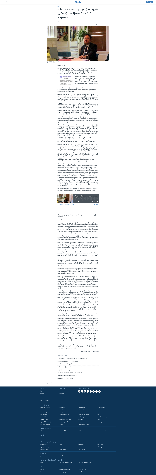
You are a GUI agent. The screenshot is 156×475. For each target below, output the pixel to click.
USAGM (42, 469)
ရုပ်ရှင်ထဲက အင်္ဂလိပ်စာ (82, 430)
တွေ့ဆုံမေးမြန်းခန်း (62, 449)
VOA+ (41, 462)
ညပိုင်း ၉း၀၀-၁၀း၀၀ (63, 437)
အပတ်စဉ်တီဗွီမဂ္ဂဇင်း (44, 449)
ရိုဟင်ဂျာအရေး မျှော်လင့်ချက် (83, 424)
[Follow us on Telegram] (91, 391)
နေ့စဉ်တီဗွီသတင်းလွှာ (44, 444)
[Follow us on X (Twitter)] (82, 391)
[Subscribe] (99, 391)
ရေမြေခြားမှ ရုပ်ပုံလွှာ (82, 444)
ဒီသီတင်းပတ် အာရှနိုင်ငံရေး (83, 414)
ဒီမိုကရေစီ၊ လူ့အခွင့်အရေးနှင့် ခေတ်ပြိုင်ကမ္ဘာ (48, 409)
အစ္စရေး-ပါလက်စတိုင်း (44, 400)
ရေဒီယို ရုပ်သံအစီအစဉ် (44, 446)
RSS (60, 390)
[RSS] (93, 391)
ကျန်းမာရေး (80, 419)
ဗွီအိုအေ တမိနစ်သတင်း (102, 444)
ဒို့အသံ (99, 419)
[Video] (144, 2)
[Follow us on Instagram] (88, 391)
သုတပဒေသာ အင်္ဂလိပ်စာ (102, 430)
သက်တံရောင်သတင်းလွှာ (102, 421)
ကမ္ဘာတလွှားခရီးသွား (82, 412)
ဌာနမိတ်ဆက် (42, 455)
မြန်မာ (58, 6)
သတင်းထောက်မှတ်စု (44, 419)
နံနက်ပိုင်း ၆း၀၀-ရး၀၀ (44, 437)
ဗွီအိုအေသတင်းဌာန (79, 197)
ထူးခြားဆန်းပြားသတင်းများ (64, 421)
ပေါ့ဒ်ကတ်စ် (61, 393)
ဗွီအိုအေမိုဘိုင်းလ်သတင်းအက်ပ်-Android (85, 462)
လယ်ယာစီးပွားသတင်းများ (64, 416)
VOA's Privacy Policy (82, 469)
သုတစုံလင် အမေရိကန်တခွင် (103, 412)
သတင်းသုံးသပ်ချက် (44, 412)
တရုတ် (41, 398)
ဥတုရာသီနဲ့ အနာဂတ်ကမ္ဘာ (64, 409)
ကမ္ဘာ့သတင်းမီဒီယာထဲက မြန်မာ (46, 421)
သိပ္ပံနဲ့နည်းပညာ (62, 407)
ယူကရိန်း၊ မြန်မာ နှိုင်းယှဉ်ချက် (65, 419)
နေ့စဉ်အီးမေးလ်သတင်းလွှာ (64, 395)
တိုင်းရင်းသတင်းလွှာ (101, 407)
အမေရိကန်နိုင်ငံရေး (44, 416)
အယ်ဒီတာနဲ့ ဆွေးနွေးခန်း (45, 407)
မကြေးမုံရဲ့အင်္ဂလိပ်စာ (63, 430)
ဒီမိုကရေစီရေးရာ (43, 414)
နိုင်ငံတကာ (42, 393)
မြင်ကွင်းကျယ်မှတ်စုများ (82, 409)
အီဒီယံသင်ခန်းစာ (43, 430)
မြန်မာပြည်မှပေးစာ (81, 407)
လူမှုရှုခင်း (61, 424)
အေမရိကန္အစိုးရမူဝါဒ (63, 471)
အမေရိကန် (42, 395)
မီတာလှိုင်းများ (62, 455)
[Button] (97, 24)
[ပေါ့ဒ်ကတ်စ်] (96, 391)
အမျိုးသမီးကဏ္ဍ (81, 421)
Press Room (42, 471)
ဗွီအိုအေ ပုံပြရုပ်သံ (81, 449)
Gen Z (99, 414)
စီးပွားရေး (61, 412)
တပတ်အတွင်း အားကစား (64, 414)
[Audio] (140, 2)
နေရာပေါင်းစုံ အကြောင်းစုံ (102, 416)
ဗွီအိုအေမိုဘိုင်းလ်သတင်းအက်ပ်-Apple (66, 462)
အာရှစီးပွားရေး (81, 416)
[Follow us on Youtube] (85, 391)
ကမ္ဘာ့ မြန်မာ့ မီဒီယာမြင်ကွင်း (45, 424)
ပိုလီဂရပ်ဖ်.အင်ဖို (81, 446)
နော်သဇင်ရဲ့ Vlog (101, 446)
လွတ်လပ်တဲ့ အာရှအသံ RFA (64, 469)
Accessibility (80, 471)
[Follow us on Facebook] (79, 391)
